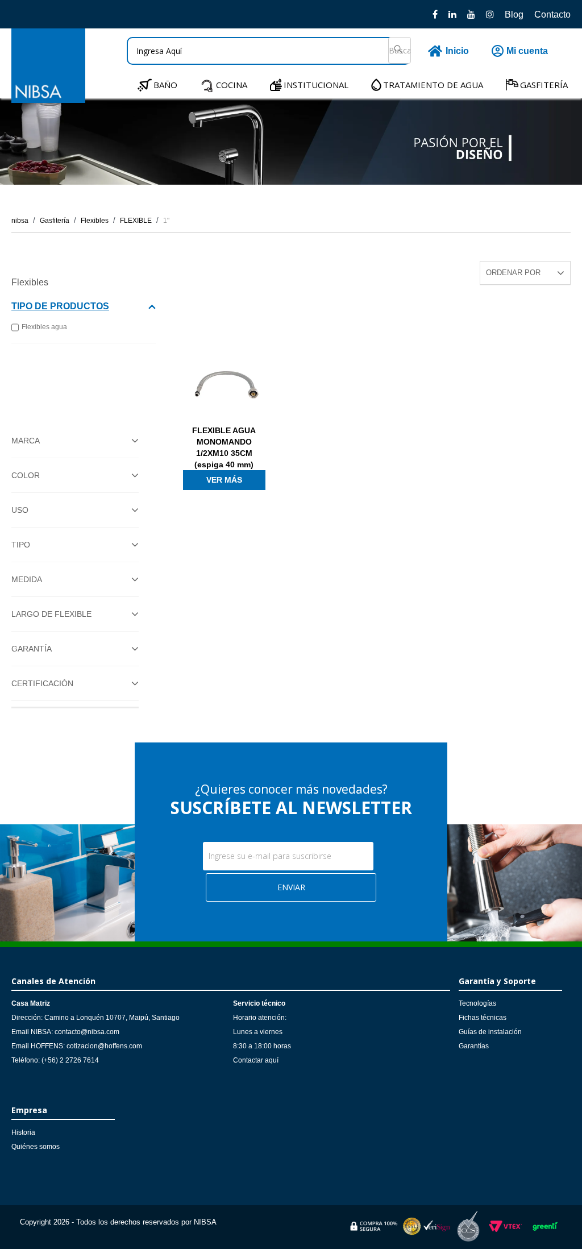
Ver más (224, 479)
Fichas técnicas (482, 1018)
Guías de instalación (490, 1032)
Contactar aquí (255, 1060)
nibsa (19, 221)
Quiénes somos (35, 1147)
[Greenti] (545, 1233)
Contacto (552, 14)
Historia (23, 1132)
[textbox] (269, 51)
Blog (514, 14)
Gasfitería (54, 221)
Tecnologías (477, 1003)
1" (166, 221)
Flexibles (95, 221)
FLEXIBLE (136, 221)
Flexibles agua (44, 327)
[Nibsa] (48, 100)
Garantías (474, 1046)
